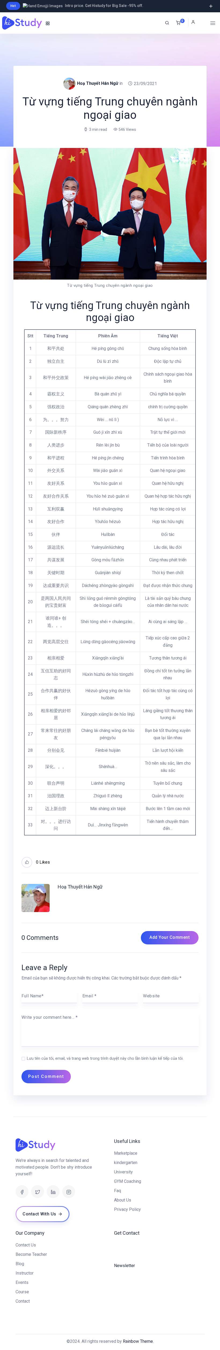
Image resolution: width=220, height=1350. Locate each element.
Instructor (25, 1273)
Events (22, 1282)
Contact (23, 1301)
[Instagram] (68, 1191)
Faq (117, 1190)
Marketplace (125, 1153)
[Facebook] (22, 1191)
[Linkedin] (53, 1191)
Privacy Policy (127, 1209)
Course (22, 1291)
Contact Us (26, 1245)
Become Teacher (31, 1254)
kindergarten (125, 1162)
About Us (122, 1200)
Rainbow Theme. (138, 1341)
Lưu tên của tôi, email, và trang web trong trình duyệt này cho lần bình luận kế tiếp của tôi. (105, 1058)
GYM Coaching (127, 1181)
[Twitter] (37, 1191)
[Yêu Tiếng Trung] (22, 23)
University (123, 1171)
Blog (20, 1263)
